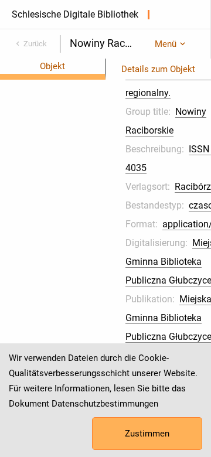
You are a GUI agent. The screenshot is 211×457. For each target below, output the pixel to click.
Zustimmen (147, 433)
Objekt (52, 66)
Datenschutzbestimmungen (105, 403)
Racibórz (193, 186)
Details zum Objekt (158, 69)
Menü (165, 44)
